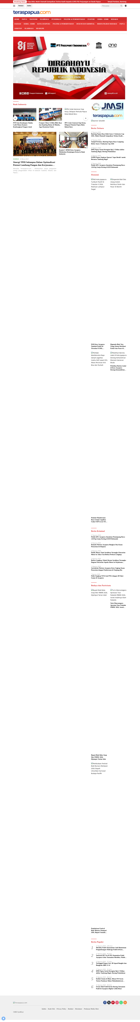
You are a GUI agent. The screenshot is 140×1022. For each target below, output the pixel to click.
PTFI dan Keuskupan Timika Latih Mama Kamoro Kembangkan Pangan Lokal (22, 125)
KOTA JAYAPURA (43, 24)
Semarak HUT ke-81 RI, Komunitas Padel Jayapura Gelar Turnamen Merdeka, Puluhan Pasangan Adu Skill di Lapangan (111, 956)
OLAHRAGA (44, 19)
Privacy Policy (61, 1009)
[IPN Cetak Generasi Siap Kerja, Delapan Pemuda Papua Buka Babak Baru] (75, 114)
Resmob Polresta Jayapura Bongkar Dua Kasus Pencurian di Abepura (106, 545)
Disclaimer (78, 1009)
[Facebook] (105, 1003)
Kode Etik (51, 1009)
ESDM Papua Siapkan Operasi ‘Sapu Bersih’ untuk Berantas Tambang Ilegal (108, 158)
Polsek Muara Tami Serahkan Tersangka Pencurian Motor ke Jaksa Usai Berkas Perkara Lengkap (108, 553)
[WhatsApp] (121, 1003)
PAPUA (24, 19)
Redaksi (20, 5)
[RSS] (125, 1003)
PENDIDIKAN (56, 19)
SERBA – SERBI (102, 19)
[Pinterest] (113, 1003)
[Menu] (14, 6)
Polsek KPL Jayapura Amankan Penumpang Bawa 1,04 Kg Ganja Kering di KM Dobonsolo (108, 166)
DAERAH (17, 24)
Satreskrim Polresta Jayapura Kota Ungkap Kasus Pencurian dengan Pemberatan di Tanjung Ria (108, 569)
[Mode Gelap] (126, 6)
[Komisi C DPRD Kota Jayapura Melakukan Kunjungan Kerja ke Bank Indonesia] (73, 140)
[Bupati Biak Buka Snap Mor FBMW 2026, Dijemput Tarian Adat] (99, 671)
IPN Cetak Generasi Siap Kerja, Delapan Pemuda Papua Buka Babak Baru (74, 125)
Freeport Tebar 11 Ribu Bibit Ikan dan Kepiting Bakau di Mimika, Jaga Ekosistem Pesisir (49, 125)
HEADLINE (40, 28)
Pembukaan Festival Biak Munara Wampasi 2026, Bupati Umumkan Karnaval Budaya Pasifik (99, 931)
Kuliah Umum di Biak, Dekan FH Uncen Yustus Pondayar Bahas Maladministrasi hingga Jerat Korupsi (109, 980)
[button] (121, 5)
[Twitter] (109, 1003)
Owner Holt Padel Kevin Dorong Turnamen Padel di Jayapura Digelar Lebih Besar (110, 988)
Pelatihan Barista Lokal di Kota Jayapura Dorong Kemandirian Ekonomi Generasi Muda (118, 368)
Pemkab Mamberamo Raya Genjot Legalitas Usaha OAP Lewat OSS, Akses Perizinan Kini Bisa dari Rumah (99, 520)
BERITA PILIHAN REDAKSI (107, 24)
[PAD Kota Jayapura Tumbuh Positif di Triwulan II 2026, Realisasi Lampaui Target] (99, 260)
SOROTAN (18, 28)
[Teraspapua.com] (31, 12)
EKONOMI (33, 19)
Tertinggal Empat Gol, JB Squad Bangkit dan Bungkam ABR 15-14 (111, 964)
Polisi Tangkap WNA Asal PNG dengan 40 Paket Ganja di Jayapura (107, 577)
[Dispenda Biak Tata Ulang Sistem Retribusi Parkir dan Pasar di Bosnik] (118, 260)
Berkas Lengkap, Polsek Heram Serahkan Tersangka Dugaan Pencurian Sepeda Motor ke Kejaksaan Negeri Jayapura (108, 561)
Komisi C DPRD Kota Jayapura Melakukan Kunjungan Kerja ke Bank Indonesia (72, 152)
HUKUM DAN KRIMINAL (85, 24)
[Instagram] (117, 1003)
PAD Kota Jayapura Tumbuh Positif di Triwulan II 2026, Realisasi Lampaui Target (98, 346)
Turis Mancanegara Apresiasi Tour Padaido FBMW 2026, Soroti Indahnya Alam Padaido (118, 605)
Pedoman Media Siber (91, 1009)
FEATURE (91, 19)
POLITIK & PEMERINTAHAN (74, 19)
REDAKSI (114, 19)
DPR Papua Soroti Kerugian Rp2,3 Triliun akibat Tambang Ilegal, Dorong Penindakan (107, 150)
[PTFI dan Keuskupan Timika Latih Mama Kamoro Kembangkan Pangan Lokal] (23, 114)
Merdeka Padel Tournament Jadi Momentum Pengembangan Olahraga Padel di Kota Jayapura (111, 949)
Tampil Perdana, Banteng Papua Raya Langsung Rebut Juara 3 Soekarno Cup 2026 (107, 143)
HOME (16, 19)
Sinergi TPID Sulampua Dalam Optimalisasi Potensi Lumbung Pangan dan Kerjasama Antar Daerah (34, 165)
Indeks (29, 5)
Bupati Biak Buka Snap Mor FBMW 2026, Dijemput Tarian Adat (99, 757)
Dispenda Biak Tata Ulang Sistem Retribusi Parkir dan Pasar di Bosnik (118, 346)
